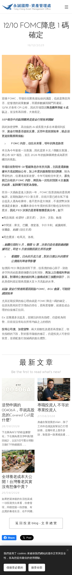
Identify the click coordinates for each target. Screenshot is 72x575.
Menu (66, 7)
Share (11, 537)
